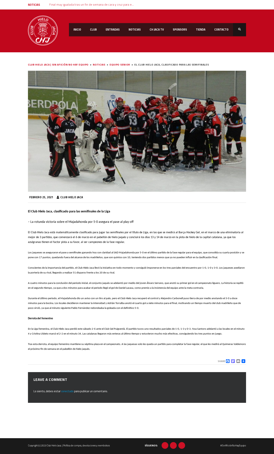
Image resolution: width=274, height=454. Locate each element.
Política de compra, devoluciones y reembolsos (86, 445)
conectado (67, 391)
